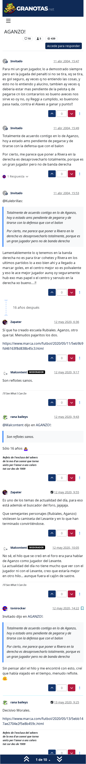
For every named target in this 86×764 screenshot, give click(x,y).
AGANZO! (43, 425)
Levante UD (12, 38)
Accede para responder (63, 46)
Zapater (16, 322)
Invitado (16, 61)
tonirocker (18, 608)
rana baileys (19, 417)
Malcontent (18, 372)
